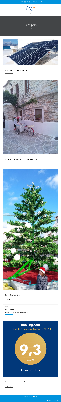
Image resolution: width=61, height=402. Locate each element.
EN (27, 1)
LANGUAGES (23, 1)
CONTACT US (35, 2)
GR (29, 1)
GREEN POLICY (27, 2)
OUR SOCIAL (35, 1)
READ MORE (9, 74)
